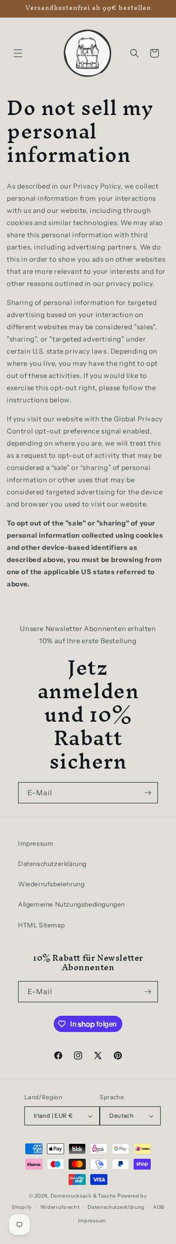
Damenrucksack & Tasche (83, 1196)
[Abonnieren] (147, 792)
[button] (18, 53)
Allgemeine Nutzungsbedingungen (71, 904)
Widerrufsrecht (60, 1207)
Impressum (35, 843)
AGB (158, 1207)
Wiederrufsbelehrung (51, 884)
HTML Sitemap (41, 925)
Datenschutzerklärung (52, 864)
